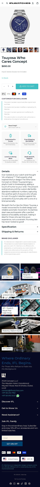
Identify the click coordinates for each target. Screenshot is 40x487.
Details (6, 171)
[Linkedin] (25, 483)
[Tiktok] (22, 483)
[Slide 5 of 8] (25, 50)
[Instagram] (14, 483)
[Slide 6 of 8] (31, 50)
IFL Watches (22, 474)
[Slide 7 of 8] (36, 50)
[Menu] (2, 3)
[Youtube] (18, 483)
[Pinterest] (29, 483)
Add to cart (28, 86)
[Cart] (37, 3)
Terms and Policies (20, 479)
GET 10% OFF (12, 444)
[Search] (7, 3)
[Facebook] (10, 483)
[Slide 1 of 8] (3, 50)
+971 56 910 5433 (9, 396)
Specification (9, 227)
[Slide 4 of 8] (20, 50)
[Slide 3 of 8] (14, 50)
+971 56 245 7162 (8, 393)
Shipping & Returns (13, 231)
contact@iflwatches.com (12, 390)
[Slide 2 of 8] (9, 50)
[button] (20, 126)
